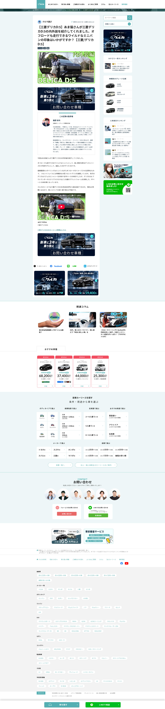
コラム (103, 4)
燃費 (68, 416)
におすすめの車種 (115, 416)
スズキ (50, 589)
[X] (41, 266)
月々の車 (92, 449)
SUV (52, 418)
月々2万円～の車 (44, 575)
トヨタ (41, 589)
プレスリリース (89, 693)
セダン (42, 427)
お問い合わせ (67, 514)
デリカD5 (40, 48)
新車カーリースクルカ (41, 10)
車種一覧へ (60, 465)
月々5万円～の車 (93, 575)
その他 (53, 436)
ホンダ (60, 589)
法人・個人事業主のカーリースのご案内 (96, 465)
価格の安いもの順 (44, 580)
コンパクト (53, 427)
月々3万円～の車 (60, 575)
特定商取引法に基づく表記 (60, 693)
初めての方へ (54, 559)
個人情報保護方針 (101, 693)
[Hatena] (91, 266)
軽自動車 (42, 436)
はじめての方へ (53, 4)
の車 (92, 416)
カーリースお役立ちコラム (58, 10)
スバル (70, 589)
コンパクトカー (73, 598)
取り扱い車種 (65, 4)
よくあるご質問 (93, 4)
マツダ (88, 589)
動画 (48, 48)
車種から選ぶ (109, 24)
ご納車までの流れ (79, 4)
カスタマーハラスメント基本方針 (62, 696)
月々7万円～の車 (109, 575)
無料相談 (124, 4)
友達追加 (98, 515)
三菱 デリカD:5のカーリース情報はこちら (52, 230)
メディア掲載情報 (76, 693)
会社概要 (112, 693)
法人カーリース (113, 4)
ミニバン (41, 418)
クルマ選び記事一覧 (74, 10)
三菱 (45, 48)
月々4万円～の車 (76, 575)
